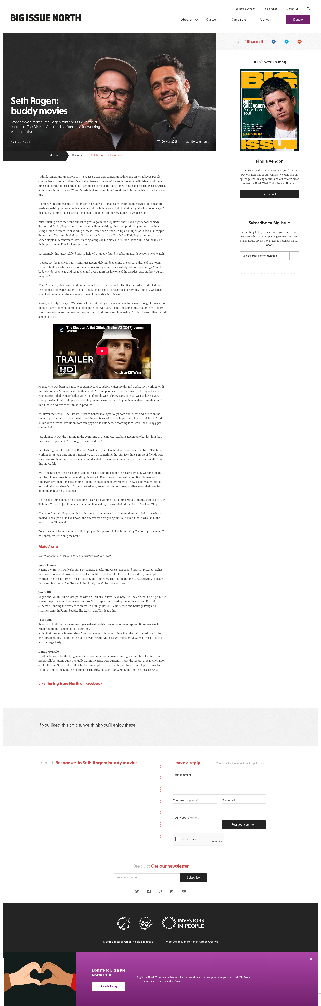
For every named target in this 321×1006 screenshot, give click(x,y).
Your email (228, 800)
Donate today (108, 986)
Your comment (182, 774)
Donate (298, 19)
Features (77, 155)
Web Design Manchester (180, 941)
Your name (185, 800)
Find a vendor (270, 8)
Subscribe (193, 877)
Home (54, 155)
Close (311, 959)
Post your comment (244, 824)
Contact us (292, 8)
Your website (187, 817)
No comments (200, 141)
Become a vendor (245, 8)
